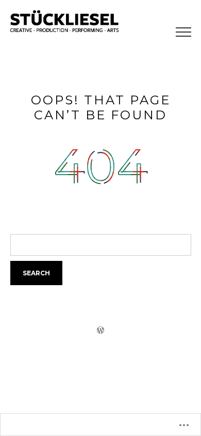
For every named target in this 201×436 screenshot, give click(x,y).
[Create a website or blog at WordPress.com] (100, 329)
